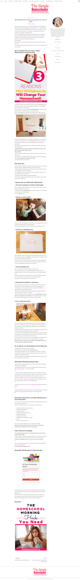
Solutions (25, 1)
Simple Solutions (32, 17)
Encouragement (49, 1)
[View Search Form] (79, 1)
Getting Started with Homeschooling (58, 50)
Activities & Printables (34, 1)
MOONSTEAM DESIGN (45, 578)
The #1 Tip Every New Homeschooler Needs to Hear (39, 560)
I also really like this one (34, 384)
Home (2, 1)
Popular (57, 53)
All (27, 17)
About (6, 1)
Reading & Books (58, 1)
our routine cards (32, 356)
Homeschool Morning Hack (34, 26)
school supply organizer (24, 391)
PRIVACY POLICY (51, 578)
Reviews (43, 1)
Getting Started (17, 1)
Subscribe (30, 479)
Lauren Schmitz (32, 23)
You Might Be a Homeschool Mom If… (22, 559)
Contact (11, 1)
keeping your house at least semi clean (29, 37)
